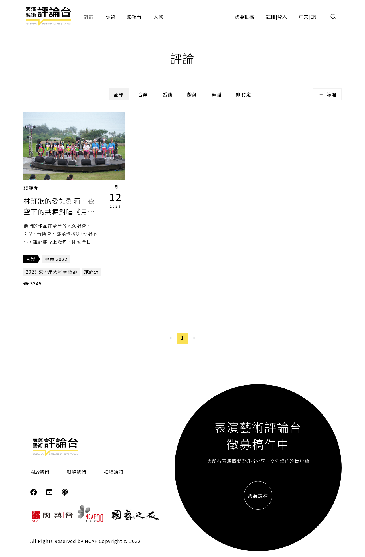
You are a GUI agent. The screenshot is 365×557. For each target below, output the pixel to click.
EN (313, 16)
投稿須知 (113, 471)
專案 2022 (56, 259)
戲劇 (192, 94)
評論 (89, 16)
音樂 (143, 94)
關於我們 (40, 471)
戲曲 (168, 94)
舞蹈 (217, 94)
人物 (158, 16)
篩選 (332, 94)
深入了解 (74, 145)
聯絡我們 (76, 471)
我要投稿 (244, 16)
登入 (282, 16)
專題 (110, 16)
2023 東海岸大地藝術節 (51, 271)
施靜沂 (31, 188)
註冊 (271, 16)
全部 (118, 94)
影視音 (134, 16)
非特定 (244, 94)
